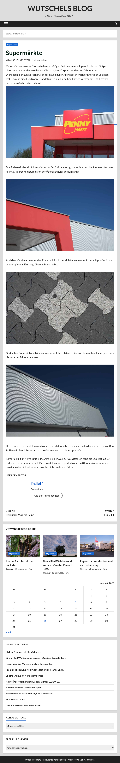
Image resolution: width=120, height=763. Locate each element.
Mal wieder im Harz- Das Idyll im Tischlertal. (29, 693)
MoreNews (73, 759)
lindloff (11, 60)
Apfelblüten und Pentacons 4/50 (23, 687)
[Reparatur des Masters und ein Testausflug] (97, 546)
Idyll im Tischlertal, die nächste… (23, 652)
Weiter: (109, 513)
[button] (6, 24)
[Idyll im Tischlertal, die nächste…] (23, 546)
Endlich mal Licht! (15, 699)
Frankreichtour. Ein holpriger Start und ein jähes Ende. (35, 669)
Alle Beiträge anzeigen (47, 495)
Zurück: (20, 513)
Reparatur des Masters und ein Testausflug (29, 663)
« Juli (8, 632)
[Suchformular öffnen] (116, 23)
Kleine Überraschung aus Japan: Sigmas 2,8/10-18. (33, 681)
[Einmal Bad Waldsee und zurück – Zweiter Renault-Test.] (60, 546)
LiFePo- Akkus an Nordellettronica (24, 675)
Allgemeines (12, 45)
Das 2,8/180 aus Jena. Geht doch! (23, 705)
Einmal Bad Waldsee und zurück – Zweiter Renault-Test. (58, 565)
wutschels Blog (60, 8)
